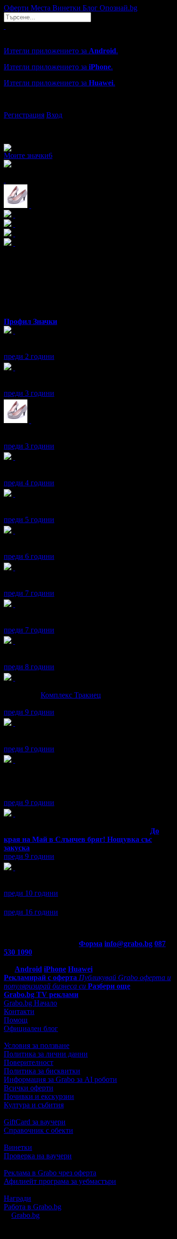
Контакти (19, 1011)
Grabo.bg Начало (30, 1003)
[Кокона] (30, 420)
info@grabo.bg (128, 944)
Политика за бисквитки (42, 1071)
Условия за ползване (36, 1045)
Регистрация (24, 115)
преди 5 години (29, 520)
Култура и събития (34, 1105)
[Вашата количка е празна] (5, 26)
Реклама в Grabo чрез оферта (50, 1173)
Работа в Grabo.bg (32, 1207)
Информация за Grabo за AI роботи (60, 1079)
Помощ (15, 1020)
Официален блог (31, 1028)
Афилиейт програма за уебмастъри (60, 1181)
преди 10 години (31, 893)
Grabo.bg (25, 1215)
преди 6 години (29, 556)
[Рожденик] (14, 331)
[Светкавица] (14, 814)
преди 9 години (29, 712)
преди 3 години (29, 393)
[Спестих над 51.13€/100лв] (14, 760)
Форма (90, 944)
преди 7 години (29, 593)
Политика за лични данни (46, 1054)
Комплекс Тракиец (71, 695)
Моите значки (28, 155)
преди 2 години (29, 356)
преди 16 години (31, 912)
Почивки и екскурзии (39, 1096)
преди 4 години (29, 483)
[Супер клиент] (14, 678)
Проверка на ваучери (38, 1156)
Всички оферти (28, 1088)
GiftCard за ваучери (35, 1122)
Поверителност (28, 1062)
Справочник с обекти (38, 1130)
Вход (54, 115)
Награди (17, 1198)
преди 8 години (29, 667)
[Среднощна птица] (14, 604)
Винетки (18, 1147)
